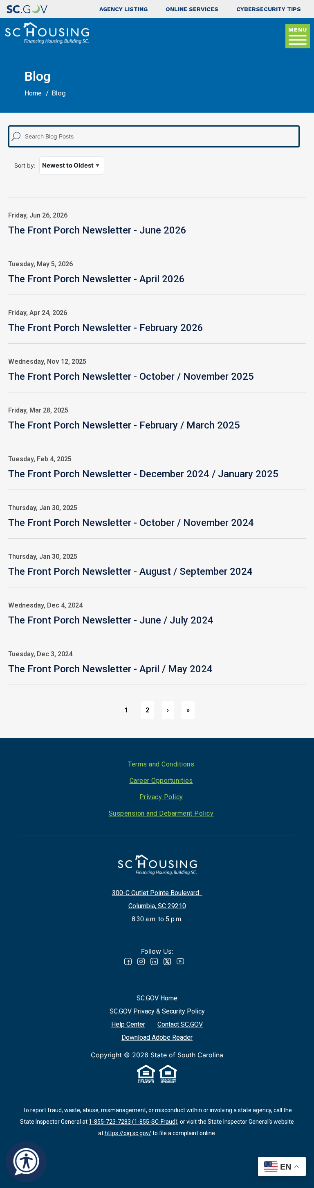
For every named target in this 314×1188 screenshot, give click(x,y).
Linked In (154, 961)
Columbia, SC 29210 (157, 906)
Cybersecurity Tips (268, 9)
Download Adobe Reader (157, 1037)
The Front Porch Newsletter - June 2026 (97, 230)
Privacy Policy (161, 797)
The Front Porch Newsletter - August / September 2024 (130, 571)
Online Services (192, 9)
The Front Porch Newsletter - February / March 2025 (124, 425)
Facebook (128, 961)
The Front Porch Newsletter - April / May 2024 (110, 669)
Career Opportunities (161, 780)
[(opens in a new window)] (27, 9)
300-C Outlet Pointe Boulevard (157, 893)
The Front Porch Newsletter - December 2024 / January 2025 (143, 474)
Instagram (141, 961)
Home (33, 93)
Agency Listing (123, 9)
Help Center (128, 1024)
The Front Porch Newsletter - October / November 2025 (131, 376)
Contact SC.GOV (180, 1024)
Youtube (180, 961)
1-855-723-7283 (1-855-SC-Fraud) (133, 1121)
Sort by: (25, 165)
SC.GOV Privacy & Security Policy (157, 1011)
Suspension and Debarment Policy (161, 813)
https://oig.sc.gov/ (128, 1133)
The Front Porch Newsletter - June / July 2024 (110, 620)
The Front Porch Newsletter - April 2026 (96, 279)
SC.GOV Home (157, 998)
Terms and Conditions (161, 764)
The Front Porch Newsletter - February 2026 (105, 327)
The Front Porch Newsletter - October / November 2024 (131, 522)
